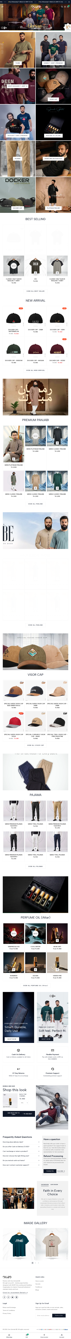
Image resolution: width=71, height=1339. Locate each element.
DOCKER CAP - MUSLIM (35, 360)
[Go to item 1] (33, 1263)
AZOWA (35, 976)
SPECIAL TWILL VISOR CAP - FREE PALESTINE (57, 735)
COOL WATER (35, 946)
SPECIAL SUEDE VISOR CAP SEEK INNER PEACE (13, 704)
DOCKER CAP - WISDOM (13, 360)
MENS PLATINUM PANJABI (14, 465)
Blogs (37, 1290)
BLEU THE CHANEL (22, 1095)
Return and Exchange (9, 1307)
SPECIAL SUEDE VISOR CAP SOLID (13, 735)
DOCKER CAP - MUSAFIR (13, 250)
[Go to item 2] (36, 28)
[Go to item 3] (38, 1263)
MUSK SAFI (57, 946)
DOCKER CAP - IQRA (57, 330)
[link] (35, 17)
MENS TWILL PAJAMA (35, 824)
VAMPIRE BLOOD (14, 946)
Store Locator (40, 1281)
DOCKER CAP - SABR (35, 330)
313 (35, 279)
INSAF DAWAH (57, 250)
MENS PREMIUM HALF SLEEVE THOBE (14, 585)
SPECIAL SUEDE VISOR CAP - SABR (57, 704)
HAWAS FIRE (57, 976)
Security (38, 1284)
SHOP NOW (11, 1039)
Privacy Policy (7, 1313)
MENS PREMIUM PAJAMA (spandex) (13, 825)
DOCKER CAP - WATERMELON (13, 330)
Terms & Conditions (9, 1310)
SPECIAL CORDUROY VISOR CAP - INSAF (35, 735)
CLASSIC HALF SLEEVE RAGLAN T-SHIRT (35, 251)
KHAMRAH (13, 976)
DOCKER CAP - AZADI (57, 360)
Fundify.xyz (39, 1287)
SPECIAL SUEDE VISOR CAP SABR (35, 704)
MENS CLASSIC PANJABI (57, 449)
